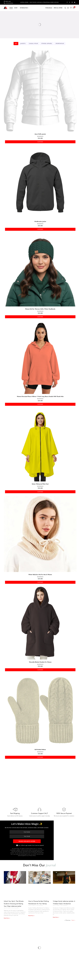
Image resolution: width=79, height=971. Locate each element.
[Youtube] (69, 952)
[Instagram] (63, 952)
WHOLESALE (48, 8)
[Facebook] (57, 952)
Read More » (7, 918)
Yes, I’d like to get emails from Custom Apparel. (31, 845)
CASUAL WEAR (33, 43)
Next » (73, 920)
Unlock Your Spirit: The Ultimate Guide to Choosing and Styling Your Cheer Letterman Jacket (13, 903)
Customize (40, 142)
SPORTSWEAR (60, 43)
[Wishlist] (70, 8)
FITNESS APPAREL (46, 43)
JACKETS (22, 43)
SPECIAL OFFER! (58, 8)
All (16, 43)
